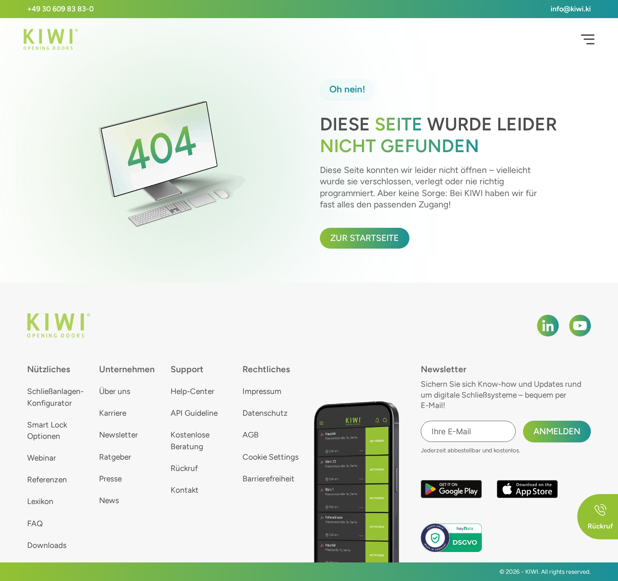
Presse (110, 478)
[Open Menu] (587, 39)
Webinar (41, 457)
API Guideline (194, 413)
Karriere (112, 413)
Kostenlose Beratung (190, 440)
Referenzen (47, 479)
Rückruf (184, 468)
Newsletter (118, 434)
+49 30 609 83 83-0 (60, 9)
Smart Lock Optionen (47, 430)
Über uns (114, 391)
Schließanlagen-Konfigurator (55, 396)
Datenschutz (265, 413)
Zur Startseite (364, 238)
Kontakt (185, 490)
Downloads (47, 545)
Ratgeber (115, 456)
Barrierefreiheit (268, 478)
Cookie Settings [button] (270, 456)
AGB (250, 434)
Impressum (261, 391)
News (109, 500)
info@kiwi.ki (571, 9)
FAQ (35, 523)
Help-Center (192, 391)
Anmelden (556, 431)
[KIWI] (51, 39)
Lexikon (40, 501)
